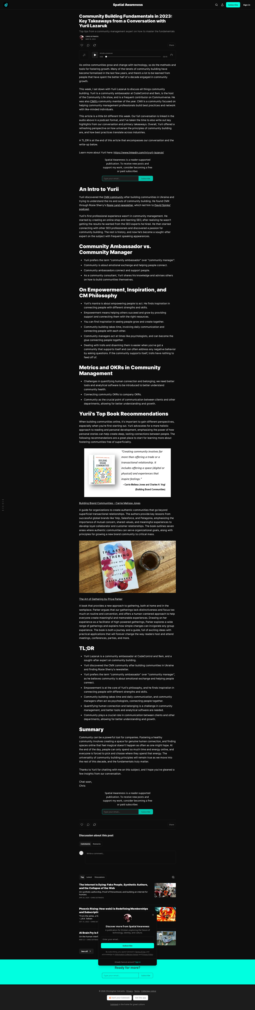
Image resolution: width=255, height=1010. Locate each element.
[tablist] (90, 844)
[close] (153, 915)
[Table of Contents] (3, 505)
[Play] (95, 55)
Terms (137, 991)
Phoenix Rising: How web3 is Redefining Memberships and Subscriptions (113, 910)
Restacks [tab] (97, 844)
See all (84, 951)
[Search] (216, 4)
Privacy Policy (147, 954)
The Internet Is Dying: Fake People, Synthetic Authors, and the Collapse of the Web (113, 886)
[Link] (75, 189)
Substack (114, 1004)
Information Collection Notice (126, 954)
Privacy (129, 991)
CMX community (114, 197)
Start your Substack (120, 997)
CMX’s (94, 101)
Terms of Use (140, 952)
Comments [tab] (85, 844)
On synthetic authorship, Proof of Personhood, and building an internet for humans (113, 893)
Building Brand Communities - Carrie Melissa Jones (109, 503)
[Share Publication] (222, 4)
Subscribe (233, 4)
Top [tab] (82, 877)
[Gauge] (171, 55)
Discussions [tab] (100, 877)
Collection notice (148, 991)
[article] (127, 893)
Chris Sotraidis (92, 36)
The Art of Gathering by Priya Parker (100, 599)
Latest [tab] (89, 877)
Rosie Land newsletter (120, 205)
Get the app (140, 997)
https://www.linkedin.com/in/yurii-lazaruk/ (139, 152)
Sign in (246, 4)
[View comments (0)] (88, 45)
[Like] (81, 45)
